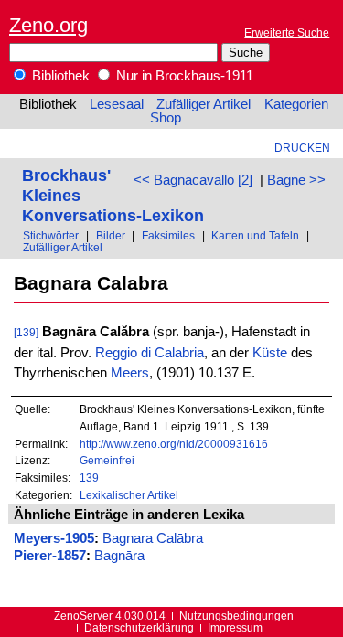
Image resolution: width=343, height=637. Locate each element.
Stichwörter (51, 235)
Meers (130, 373)
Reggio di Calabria (149, 352)
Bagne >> (296, 180)
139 (89, 477)
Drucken (302, 148)
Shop (165, 118)
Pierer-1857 (50, 555)
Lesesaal (117, 104)
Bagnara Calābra (152, 538)
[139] (26, 332)
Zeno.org (48, 25)
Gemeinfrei (107, 460)
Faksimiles (168, 235)
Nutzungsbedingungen (236, 615)
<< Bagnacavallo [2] (193, 180)
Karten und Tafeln (255, 235)
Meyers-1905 (54, 538)
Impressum (235, 627)
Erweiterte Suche (286, 32)
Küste (269, 352)
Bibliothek (59, 76)
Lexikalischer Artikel (129, 495)
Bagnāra (119, 555)
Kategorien (296, 104)
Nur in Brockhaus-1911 (183, 76)
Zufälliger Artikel (203, 104)
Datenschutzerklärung (139, 627)
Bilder (110, 235)
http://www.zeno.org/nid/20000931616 (174, 444)
